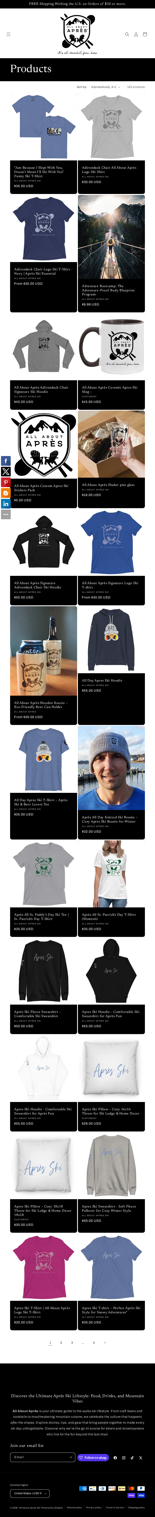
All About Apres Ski (29, 1507)
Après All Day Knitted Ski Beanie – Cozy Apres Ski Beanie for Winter (110, 819)
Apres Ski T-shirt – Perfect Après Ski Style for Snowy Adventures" (111, 1310)
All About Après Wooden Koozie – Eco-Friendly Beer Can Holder (41, 705)
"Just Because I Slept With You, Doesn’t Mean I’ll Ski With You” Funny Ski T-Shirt (39, 172)
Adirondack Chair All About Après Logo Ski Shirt (109, 170)
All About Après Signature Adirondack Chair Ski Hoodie (37, 585)
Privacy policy (94, 1507)
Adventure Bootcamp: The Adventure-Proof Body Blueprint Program (108, 290)
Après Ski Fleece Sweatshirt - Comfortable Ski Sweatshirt (37, 1014)
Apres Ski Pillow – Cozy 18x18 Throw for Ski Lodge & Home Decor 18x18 (43, 1211)
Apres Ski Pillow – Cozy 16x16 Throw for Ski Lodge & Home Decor (110, 1111)
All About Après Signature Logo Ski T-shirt (110, 585)
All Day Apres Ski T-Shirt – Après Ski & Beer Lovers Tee (41, 802)
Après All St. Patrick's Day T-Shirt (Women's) (109, 917)
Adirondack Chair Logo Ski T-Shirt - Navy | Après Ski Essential (43, 271)
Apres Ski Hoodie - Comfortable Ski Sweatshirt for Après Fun (111, 1014)
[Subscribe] (70, 1457)
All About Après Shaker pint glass (108, 485)
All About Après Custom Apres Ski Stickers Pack (41, 488)
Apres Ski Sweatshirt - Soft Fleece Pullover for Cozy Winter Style (109, 1209)
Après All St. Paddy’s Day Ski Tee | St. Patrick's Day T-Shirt (41, 917)
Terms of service (115, 1507)
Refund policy (74, 1507)
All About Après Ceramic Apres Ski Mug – (110, 390)
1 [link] (50, 1342)
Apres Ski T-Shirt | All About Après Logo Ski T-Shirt (42, 1310)
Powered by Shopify (52, 1507)
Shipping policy (136, 1507)
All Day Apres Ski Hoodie (102, 680)
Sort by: (82, 86)
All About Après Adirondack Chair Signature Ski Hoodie (41, 390)
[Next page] (104, 1342)
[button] (8, 34)
